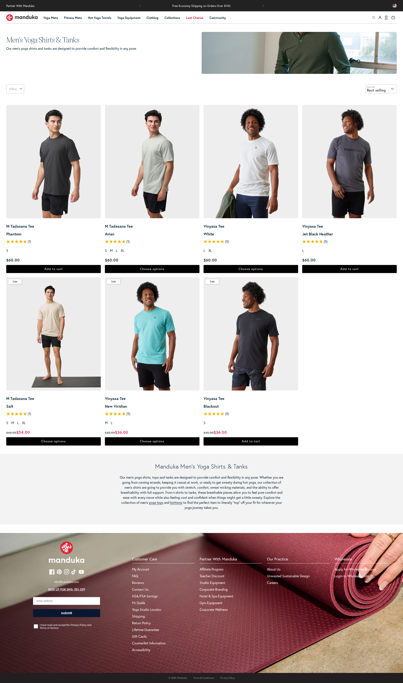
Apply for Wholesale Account (356, 569)
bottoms (176, 502)
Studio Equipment (212, 583)
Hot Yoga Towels (99, 18)
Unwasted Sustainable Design (288, 576)
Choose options (152, 269)
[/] (22, 17)
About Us (273, 569)
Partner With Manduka (20, 6)
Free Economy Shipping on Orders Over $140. (201, 6)
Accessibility (141, 650)
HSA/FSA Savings (145, 596)
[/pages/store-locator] (386, 17)
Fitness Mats (73, 18)
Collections (172, 18)
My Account (140, 569)
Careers (272, 583)
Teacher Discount (212, 576)
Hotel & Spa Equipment (216, 596)
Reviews (138, 583)
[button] (140, 6)
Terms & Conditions (203, 677)
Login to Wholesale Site (352, 576)
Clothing (152, 18)
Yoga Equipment (128, 18)
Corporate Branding (214, 589)
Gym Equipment (211, 603)
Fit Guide (138, 603)
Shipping (138, 616)
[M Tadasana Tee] (53, 161)
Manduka (182, 677)
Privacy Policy (227, 677)
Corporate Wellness (214, 609)
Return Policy (141, 623)
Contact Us (140, 589)
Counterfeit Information (149, 643)
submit (66, 613)
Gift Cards (139, 636)
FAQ (135, 576)
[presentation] (21, 88)
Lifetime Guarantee (145, 630)
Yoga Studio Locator (146, 609)
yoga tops (156, 502)
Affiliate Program (211, 569)
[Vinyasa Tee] (251, 161)
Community (217, 18)
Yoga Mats (50, 18)
